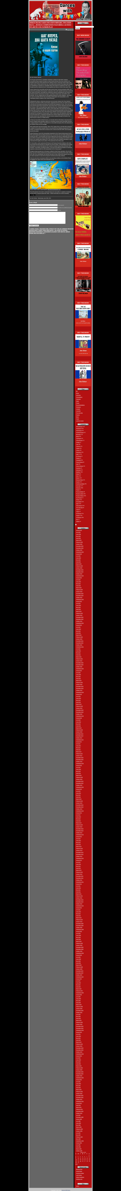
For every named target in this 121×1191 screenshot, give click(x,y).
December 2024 (79, 569)
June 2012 (78, 864)
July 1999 (78, 1121)
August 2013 (79, 836)
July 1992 (78, 1144)
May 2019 (78, 700)
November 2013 (79, 830)
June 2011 (78, 888)
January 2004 (79, 1046)
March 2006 (78, 1004)
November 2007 (79, 973)
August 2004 (79, 1032)
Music (77, 417)
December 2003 (79, 1048)
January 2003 (79, 1069)
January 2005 (79, 1024)
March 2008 (78, 965)
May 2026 (78, 536)
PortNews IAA (79, 1179)
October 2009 (79, 927)
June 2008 (78, 959)
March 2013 (78, 846)
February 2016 (79, 777)
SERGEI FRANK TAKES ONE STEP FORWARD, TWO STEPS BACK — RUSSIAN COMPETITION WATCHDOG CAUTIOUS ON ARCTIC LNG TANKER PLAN (50, 25)
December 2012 (79, 852)
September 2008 (80, 953)
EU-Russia (78, 456)
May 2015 (78, 795)
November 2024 (79, 571)
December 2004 (79, 1026)
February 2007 (79, 990)
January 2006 (79, 1008)
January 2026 (79, 544)
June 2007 (78, 982)
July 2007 (78, 980)
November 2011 (79, 878)
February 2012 (79, 872)
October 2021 (79, 645)
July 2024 (78, 579)
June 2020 (78, 674)
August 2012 (79, 860)
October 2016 (79, 761)
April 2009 (78, 939)
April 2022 (78, 633)
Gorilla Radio (79, 1171)
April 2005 (78, 1018)
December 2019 (79, 686)
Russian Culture (79, 493)
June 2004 (78, 1036)
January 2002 (79, 1093)
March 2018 (78, 728)
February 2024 (79, 589)
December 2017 (79, 733)
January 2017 (79, 755)
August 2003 (79, 1056)
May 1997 (78, 1135)
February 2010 (79, 919)
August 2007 (79, 978)
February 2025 (79, 565)
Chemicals (78, 438)
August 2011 (79, 884)
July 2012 (78, 862)
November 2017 (79, 735)
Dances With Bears (66, 1190)
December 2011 (79, 876)
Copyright (78, 411)
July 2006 (78, 996)
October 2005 (79, 1012)
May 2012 (78, 866)
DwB (77, 454)
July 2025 (78, 556)
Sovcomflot (78, 501)
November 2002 (79, 1073)
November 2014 (79, 807)
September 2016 (80, 763)
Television (78, 399)
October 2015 (79, 785)
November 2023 (79, 595)
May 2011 (78, 890)
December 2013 (79, 828)
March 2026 (78, 540)
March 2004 (78, 1042)
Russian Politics (79, 495)
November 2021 (79, 643)
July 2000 (78, 1115)
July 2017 (78, 743)
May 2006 (78, 1000)
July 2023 (78, 603)
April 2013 (78, 844)
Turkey (77, 511)
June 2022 (78, 629)
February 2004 (79, 1044)
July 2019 (78, 696)
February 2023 (79, 613)
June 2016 (78, 769)
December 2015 (79, 781)
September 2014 (80, 811)
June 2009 (78, 935)
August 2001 (79, 1103)
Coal (77, 444)
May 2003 (78, 1061)
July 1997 (78, 1133)
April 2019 (78, 702)
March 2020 (78, 680)
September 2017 (80, 739)
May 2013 (78, 842)
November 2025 (79, 548)
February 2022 (79, 637)
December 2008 (79, 947)
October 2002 (79, 1075)
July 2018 (78, 720)
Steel (77, 503)
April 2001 (78, 1105)
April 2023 (78, 609)
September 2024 (80, 575)
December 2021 (79, 641)
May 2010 (78, 913)
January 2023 (79, 615)
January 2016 (79, 779)
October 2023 (79, 597)
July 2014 (78, 814)
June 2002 (78, 1083)
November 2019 (79, 688)
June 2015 (78, 793)
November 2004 (79, 1028)
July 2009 (78, 933)
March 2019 (78, 704)
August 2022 (79, 625)
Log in (77, 1186)
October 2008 (79, 951)
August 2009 (79, 931)
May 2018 (78, 724)
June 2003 (78, 1059)
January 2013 (79, 850)
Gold (77, 464)
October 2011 (79, 880)
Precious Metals (79, 491)
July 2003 (78, 1058)
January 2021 (79, 660)
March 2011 (78, 894)
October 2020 (79, 666)
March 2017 (78, 751)
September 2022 (80, 623)
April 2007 (78, 986)
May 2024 (78, 583)
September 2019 (80, 692)
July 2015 (78, 791)
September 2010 (80, 905)
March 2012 (78, 870)
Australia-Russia (80, 432)
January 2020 (79, 684)
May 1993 (78, 1139)
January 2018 (79, 731)
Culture (77, 448)
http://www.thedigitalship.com (54, 189)
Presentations (79, 397)
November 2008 (79, 949)
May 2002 (78, 1085)
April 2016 (78, 773)
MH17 (77, 476)
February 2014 (79, 824)
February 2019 (79, 706)
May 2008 (78, 961)
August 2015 (79, 789)
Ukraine (78, 515)
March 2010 (78, 917)
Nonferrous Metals (80, 483)
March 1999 (78, 1127)
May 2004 (78, 1038)
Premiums (78, 407)
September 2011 (80, 882)
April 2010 (78, 915)
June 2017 (78, 745)
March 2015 (78, 799)
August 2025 (79, 554)
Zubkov (77, 521)
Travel (77, 419)
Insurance (78, 468)
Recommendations (80, 405)
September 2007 (80, 977)
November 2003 (79, 1050)
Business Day (79, 1169)
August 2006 (79, 994)
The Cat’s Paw (79, 413)
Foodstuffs (78, 460)
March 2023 (78, 611)
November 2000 (79, 1111)
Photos (77, 403)
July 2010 (78, 909)
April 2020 (78, 678)
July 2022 (78, 627)
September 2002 (80, 1077)
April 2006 (78, 1002)
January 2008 (79, 969)
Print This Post (70, 30)
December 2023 (79, 593)
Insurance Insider (80, 1173)
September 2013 (80, 834)
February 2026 (79, 542)
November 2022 (79, 619)
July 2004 (78, 1034)
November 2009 (79, 925)
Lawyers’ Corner (80, 420)
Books (77, 393)
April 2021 (78, 654)
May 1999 (78, 1125)
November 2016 (79, 759)
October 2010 (79, 903)
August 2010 (79, 907)
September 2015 (80, 787)
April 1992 (78, 1146)
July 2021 (78, 648)
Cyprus (77, 450)
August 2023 (79, 601)
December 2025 (79, 546)
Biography (78, 434)
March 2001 (78, 1107)
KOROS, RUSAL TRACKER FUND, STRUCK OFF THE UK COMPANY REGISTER (52, 228)
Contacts (78, 409)
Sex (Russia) (79, 497)
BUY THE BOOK (83, 65)
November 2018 (79, 712)
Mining (77, 478)
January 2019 (79, 708)
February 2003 (79, 1067)
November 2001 (79, 1097)
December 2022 (79, 617)
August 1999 (79, 1119)
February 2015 (79, 801)
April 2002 (78, 1087)
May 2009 (78, 937)
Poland (77, 489)
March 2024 (78, 587)
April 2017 (78, 749)
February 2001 (79, 1109)
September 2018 (80, 716)
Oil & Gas (78, 485)
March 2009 (78, 941)
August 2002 (79, 1079)
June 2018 (78, 722)
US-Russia (78, 517)
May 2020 (78, 676)
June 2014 (78, 816)
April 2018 (78, 726)
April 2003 (78, 1063)
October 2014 (79, 809)
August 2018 (79, 718)
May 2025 (78, 560)
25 (80, 1161)
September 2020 (80, 668)
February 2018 (79, 729)
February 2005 (79, 1022)
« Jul (76, 1164)
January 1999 (79, 1131)
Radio (77, 401)
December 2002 (79, 1071)
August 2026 (79, 530)
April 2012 (78, 868)
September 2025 (80, 552)
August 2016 (79, 765)
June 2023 (78, 605)
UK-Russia (78, 513)
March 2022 (78, 635)
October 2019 (79, 690)
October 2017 (79, 737)
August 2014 (79, 812)
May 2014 (78, 818)
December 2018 (79, 710)
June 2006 (78, 998)
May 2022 (78, 631)
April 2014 (78, 820)
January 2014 (79, 826)
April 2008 (78, 963)
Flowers (78, 415)
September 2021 (80, 646)
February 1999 (79, 1129)
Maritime (78, 472)
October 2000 (79, 1113)
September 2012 (80, 858)
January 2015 (79, 803)
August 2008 (79, 955)
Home (83, 23)
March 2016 (78, 775)
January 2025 (79, 567)
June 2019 (78, 698)
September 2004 (80, 1030)
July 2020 (78, 672)
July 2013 (78, 838)
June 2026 (78, 534)
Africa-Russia (79, 426)
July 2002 (78, 1081)
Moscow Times (79, 480)
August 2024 (79, 577)
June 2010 (78, 911)
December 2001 (79, 1095)
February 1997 (79, 1137)
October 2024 (79, 573)
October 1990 (79, 1150)
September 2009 (80, 929)
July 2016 (78, 767)
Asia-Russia (79, 430)
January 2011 (79, 897)
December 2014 (79, 805)
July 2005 (78, 1014)
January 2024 (79, 591)
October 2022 (79, 621)
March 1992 (78, 1148)
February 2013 (79, 848)
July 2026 (78, 532)
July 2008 (78, 957)
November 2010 (79, 901)
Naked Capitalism (80, 1177)
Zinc (77, 519)
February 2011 (79, 895)
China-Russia (79, 440)
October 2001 (79, 1099)
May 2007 (78, 984)
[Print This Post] (66, 30)
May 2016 (78, 771)
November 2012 (79, 854)
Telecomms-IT (79, 505)
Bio (77, 391)
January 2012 (79, 874)
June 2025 (78, 558)
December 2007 (79, 971)
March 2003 (78, 1065)
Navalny (78, 481)
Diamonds (78, 452)
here (45, 124)
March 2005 (78, 1020)
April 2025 (78, 562)
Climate (78, 442)
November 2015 (79, 783)
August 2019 (79, 694)
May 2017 (78, 747)
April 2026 (78, 538)
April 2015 (78, 797)
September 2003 (80, 1054)
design (33, 159)
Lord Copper (79, 1175)
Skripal (77, 499)
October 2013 (79, 832)
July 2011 (78, 886)
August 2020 (79, 670)
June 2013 (78, 840)
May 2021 (78, 652)
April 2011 (78, 892)
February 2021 (79, 658)
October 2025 (79, 550)
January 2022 (79, 639)
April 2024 (78, 585)
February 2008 (79, 967)
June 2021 (78, 650)
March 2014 (78, 822)
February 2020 (79, 682)
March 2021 (78, 656)
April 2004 (78, 1040)
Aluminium (78, 428)
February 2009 (79, 943)
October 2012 (79, 856)
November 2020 (79, 664)
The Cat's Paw (79, 507)
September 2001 (80, 1101)
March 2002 (78, 1089)
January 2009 (79, 945)
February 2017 (79, 753)
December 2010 (79, 899)
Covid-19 (78, 446)
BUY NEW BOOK (83, 35)
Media (77, 474)
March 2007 (78, 988)
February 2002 (79, 1091)
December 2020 (79, 662)
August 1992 (79, 1142)
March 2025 (78, 564)
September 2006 (80, 992)
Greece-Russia (79, 466)
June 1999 (78, 1123)
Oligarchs (78, 487)
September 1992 (80, 1141)
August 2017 (79, 741)
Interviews (78, 395)
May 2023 (78, 607)
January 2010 (79, 921)
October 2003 (79, 1052)
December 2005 (79, 1010)
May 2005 (78, 1016)
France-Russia (79, 462)
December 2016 (79, 757)
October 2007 (79, 975)
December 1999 (79, 1117)
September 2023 (80, 599)
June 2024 (78, 581)
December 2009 (79, 923)
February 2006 (79, 1006)
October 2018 (79, 714)
